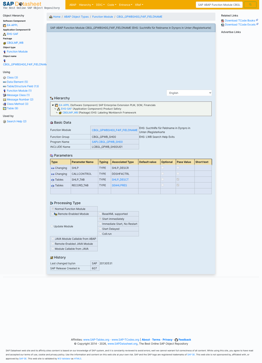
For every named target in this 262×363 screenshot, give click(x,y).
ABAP (72, 4)
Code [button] (110, 4)
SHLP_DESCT (120, 179)
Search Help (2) (16, 121)
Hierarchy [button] (85, 4)
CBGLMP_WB (15, 42)
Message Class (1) (18, 95)
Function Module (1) (19, 90)
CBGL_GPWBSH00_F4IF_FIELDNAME (26, 64)
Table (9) (12, 108)
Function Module (17, 51)
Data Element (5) (17, 81)
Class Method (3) (17, 103)
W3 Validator (64, 358)
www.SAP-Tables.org (96, 339)
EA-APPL (12, 25)
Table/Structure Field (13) (23, 86)
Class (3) (12, 77)
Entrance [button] (124, 4)
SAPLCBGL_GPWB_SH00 (107, 141)
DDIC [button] (99, 4)
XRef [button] (138, 4)
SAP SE (191, 354)
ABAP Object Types (76, 16)
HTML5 (77, 358)
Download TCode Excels (240, 24)
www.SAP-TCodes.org (125, 339)
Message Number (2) (20, 99)
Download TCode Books (240, 20)
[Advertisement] (131, 62)
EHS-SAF (12, 33)
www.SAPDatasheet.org (123, 343)
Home (56, 16)
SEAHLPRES (119, 185)
